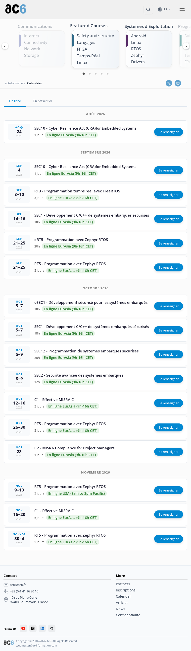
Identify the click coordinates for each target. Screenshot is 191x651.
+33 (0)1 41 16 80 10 (24, 591)
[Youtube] (23, 628)
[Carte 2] (90, 74)
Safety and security (95, 35)
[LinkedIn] (42, 628)
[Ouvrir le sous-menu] (182, 9)
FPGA (82, 49)
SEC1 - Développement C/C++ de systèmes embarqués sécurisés (91, 215)
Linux (82, 62)
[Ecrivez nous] (178, 83)
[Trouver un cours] (148, 9)
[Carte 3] (95, 74)
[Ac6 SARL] (8, 643)
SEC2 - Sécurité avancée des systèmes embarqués (78, 375)
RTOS (136, 49)
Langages (86, 42)
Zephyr (137, 55)
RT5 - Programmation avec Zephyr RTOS (70, 263)
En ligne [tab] (15, 101)
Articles (122, 602)
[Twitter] (33, 628)
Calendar (123, 596)
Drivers (138, 62)
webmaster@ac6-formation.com (36, 645)
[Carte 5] (107, 74)
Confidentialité (128, 615)
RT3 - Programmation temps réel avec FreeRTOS (77, 190)
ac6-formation (15, 83)
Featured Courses (88, 25)
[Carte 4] (101, 74)
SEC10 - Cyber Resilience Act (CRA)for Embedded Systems (85, 128)
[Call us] (169, 83)
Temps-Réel (88, 56)
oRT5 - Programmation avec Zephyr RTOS (71, 239)
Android (138, 36)
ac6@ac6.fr (18, 584)
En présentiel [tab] (42, 101)
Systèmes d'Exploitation (149, 26)
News (120, 608)
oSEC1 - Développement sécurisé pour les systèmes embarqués (90, 302)
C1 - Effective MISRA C (54, 399)
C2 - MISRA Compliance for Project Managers (74, 447)
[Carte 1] (84, 74)
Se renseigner (169, 132)
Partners (123, 583)
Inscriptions (126, 590)
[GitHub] (51, 628)
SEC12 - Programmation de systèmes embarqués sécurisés (86, 350)
